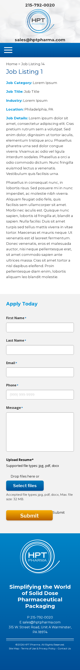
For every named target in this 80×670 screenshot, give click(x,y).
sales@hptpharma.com (40, 39)
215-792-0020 (40, 5)
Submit (29, 515)
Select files (25, 485)
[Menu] (8, 50)
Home (11, 64)
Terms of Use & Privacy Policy (38, 648)
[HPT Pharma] (40, 21)
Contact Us (64, 648)
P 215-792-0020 (40, 617)
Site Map (14, 648)
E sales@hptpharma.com (40, 622)
